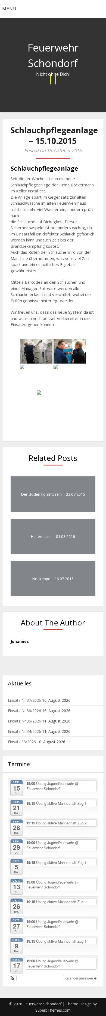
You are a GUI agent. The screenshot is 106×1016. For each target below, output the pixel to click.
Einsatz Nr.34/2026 (24, 731)
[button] (12, 978)
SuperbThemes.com (53, 1010)
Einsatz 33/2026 (22, 741)
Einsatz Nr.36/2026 (24, 710)
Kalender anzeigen (79, 978)
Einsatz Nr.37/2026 (24, 700)
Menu (9, 9)
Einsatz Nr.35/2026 (24, 721)
